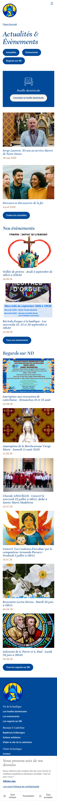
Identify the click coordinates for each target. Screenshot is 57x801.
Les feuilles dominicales (15, 711)
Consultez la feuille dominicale (28, 98)
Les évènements (11, 716)
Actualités (11, 52)
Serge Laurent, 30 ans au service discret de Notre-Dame (28, 152)
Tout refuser (12, 796)
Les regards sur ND (12, 721)
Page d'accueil (10, 24)
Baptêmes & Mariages (14, 732)
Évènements (31, 52)
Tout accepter (48, 796)
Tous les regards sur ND (18, 667)
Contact (6, 754)
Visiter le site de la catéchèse (17, 742)
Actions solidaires (11, 737)
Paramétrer (28, 796)
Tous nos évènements (17, 340)
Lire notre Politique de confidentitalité (21, 786)
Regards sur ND (14, 60)
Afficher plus (9, 781)
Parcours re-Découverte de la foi (23, 203)
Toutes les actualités (16, 215)
